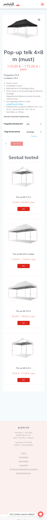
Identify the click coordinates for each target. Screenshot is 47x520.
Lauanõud (23, 465)
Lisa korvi (17, 144)
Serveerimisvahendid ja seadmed (24, 469)
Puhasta (34, 136)
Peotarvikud (23, 461)
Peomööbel (23, 457)
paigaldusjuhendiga (14, 104)
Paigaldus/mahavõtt (13, 123)
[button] (39, 20)
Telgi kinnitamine (12, 131)
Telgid (23, 453)
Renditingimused (23, 473)
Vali (23, 209)
